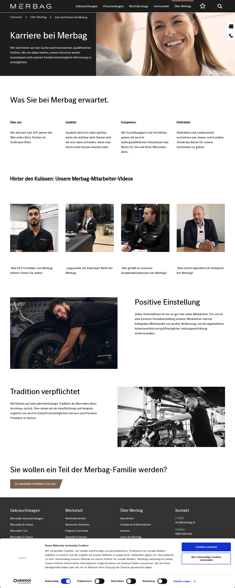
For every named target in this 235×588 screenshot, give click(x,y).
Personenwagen (113, 6)
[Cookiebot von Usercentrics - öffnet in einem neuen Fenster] (22, 581)
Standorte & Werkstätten (135, 524)
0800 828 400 (183, 533)
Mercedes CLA (18, 530)
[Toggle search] (220, 6)
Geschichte (126, 518)
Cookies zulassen (206, 546)
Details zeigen (182, 581)
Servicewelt (161, 6)
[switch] (99, 581)
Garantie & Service (76, 536)
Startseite (16, 17)
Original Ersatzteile (76, 530)
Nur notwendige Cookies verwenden (206, 558)
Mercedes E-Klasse (21, 536)
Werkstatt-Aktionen (77, 524)
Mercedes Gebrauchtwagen (26, 518)
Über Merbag (182, 6)
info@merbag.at (185, 522)
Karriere (125, 530)
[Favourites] (202, 6)
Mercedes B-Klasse (21, 524)
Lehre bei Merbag (130, 536)
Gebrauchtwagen (87, 6)
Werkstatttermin (75, 518)
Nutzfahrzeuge (138, 6)
